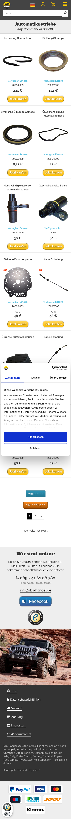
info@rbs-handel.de (35, 590)
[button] (43, 4)
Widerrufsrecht (20, 734)
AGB (13, 691)
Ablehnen (35, 448)
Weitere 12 (35, 494)
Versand (16, 708)
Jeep (19, 29)
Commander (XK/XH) (39, 29)
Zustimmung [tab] (13, 377)
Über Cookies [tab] (58, 377)
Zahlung (16, 717)
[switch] (7, 814)
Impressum (18, 725)
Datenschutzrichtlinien (24, 699)
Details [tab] (35, 377)
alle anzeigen (35, 505)
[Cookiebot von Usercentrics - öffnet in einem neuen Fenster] (52, 368)
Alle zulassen (36, 436)
